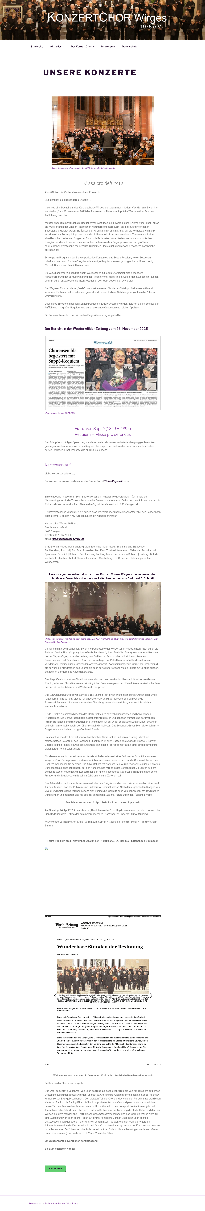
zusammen (138, 574)
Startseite (37, 46)
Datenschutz (129, 46)
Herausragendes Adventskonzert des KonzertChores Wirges (89, 574)
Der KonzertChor (81, 46)
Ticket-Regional (113, 481)
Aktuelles (56, 46)
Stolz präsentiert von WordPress (61, 1203)
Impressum (108, 46)
